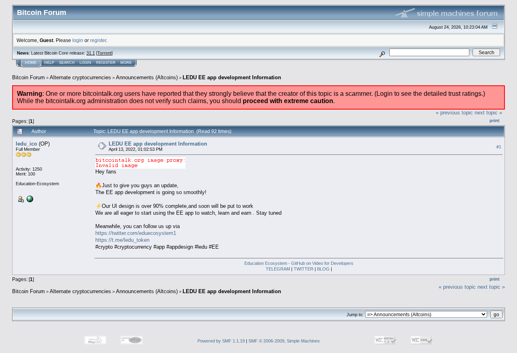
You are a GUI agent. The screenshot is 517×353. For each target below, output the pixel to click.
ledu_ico (26, 144)
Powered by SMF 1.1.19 (221, 340)
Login (85, 63)
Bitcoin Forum (28, 77)
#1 (498, 146)
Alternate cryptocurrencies (80, 77)
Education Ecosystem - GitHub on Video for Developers (298, 263)
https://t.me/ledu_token (122, 240)
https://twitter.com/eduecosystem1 (135, 233)
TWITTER (303, 268)
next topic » (488, 113)
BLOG (323, 268)
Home (30, 63)
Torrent (104, 53)
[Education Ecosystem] (29, 198)
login (77, 40)
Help (49, 63)
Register (106, 63)
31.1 (90, 53)
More (126, 63)
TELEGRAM (278, 268)
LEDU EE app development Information (232, 77)
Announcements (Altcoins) (147, 77)
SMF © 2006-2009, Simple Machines (284, 340)
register (98, 40)
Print (495, 120)
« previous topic (454, 113)
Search (67, 63)
